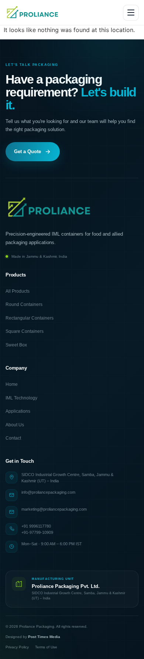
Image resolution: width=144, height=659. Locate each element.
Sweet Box (16, 345)
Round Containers (24, 304)
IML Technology (21, 398)
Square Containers (25, 331)
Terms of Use (46, 647)
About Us (15, 424)
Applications (18, 411)
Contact (13, 438)
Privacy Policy (17, 647)
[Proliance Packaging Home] (33, 12)
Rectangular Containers (30, 318)
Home (12, 384)
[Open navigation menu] (131, 13)
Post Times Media (44, 637)
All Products (18, 291)
